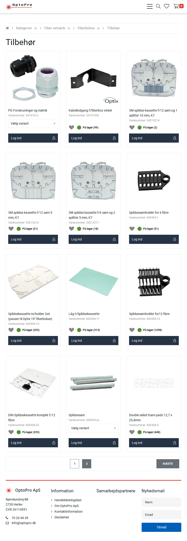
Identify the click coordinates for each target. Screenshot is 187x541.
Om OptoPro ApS (67, 506)
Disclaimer (62, 517)
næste (168, 463)
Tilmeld (161, 527)
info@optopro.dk (24, 523)
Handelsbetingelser (68, 500)
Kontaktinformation (69, 511)
